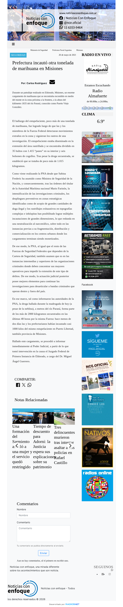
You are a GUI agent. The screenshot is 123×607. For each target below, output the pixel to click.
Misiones (79, 50)
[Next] (70, 445)
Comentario (23, 522)
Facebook (87, 284)
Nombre (21, 509)
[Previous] (17, 445)
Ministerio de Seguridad (39, 50)
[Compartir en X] (23, 385)
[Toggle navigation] (13, 44)
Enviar (43, 553)
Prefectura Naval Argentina (62, 50)
